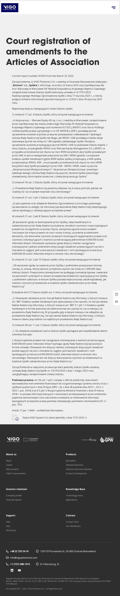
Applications (71, 499)
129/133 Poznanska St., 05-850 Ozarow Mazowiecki (68, 551)
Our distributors (73, 526)
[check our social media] (11, 570)
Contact (70, 515)
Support (10, 515)
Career (9, 465)
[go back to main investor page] (9, 7)
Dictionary (11, 530)
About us (11, 454)
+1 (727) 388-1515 (20, 564)
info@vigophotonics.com (23, 557)
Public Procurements (16, 473)
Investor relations (16, 489)
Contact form (72, 521)
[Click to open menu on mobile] (113, 7)
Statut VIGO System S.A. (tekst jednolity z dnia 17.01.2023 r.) (55, 417)
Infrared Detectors (74, 465)
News (8, 460)
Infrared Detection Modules (79, 469)
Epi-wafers (71, 460)
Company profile (14, 495)
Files (8, 521)
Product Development (76, 473)
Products (71, 454)
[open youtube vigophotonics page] (116, 301)
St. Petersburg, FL (50, 564)
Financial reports (14, 499)
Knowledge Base (75, 489)
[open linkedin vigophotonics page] (116, 294)
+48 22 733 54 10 (19, 551)
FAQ (8, 526)
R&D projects (12, 469)
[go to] (13, 439)
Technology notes (74, 495)
